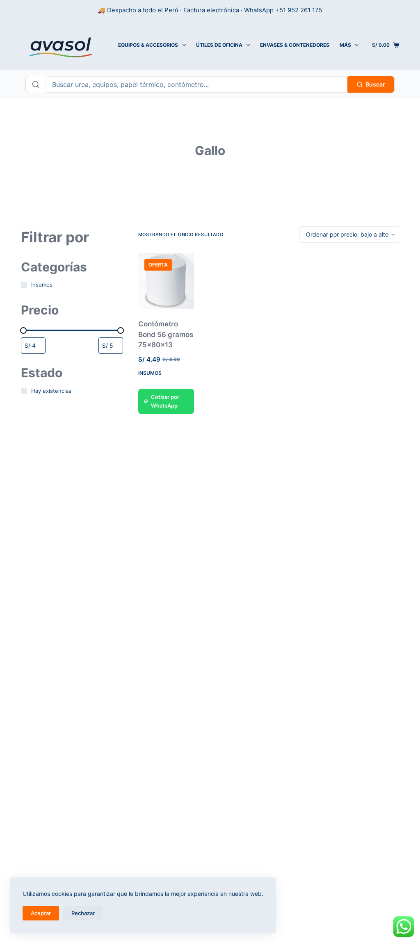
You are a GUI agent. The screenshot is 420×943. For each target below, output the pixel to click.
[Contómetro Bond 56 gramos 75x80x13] (166, 281)
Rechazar (83, 913)
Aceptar (41, 913)
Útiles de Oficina (219, 45)
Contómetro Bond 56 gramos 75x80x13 (165, 334)
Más (345, 45)
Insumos (150, 373)
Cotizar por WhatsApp (165, 401)
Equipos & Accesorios (148, 45)
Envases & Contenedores (294, 45)
